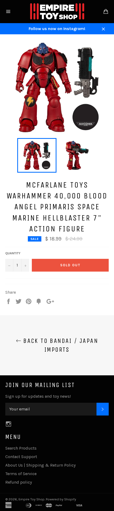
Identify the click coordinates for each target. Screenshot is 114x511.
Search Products (21, 448)
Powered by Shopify (61, 499)
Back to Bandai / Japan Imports (59, 345)
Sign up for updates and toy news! (38, 396)
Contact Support (21, 456)
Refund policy (18, 482)
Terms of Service (21, 473)
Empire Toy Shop (32, 499)
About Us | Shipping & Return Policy (40, 465)
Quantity (12, 253)
